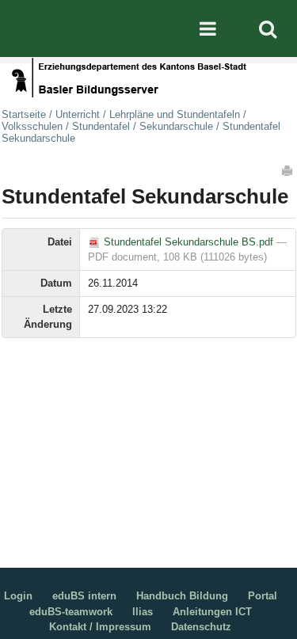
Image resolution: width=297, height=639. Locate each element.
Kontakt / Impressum (100, 627)
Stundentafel (101, 126)
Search (267, 28)
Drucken (288, 170)
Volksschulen (32, 126)
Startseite (24, 114)
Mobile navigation (207, 28)
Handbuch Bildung (182, 596)
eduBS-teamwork (70, 612)
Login (18, 596)
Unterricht (77, 114)
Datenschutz (201, 627)
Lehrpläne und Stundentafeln (174, 114)
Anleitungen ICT (212, 612)
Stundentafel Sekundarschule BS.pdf (188, 242)
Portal (262, 596)
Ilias (142, 612)
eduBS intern (84, 596)
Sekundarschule (176, 126)
